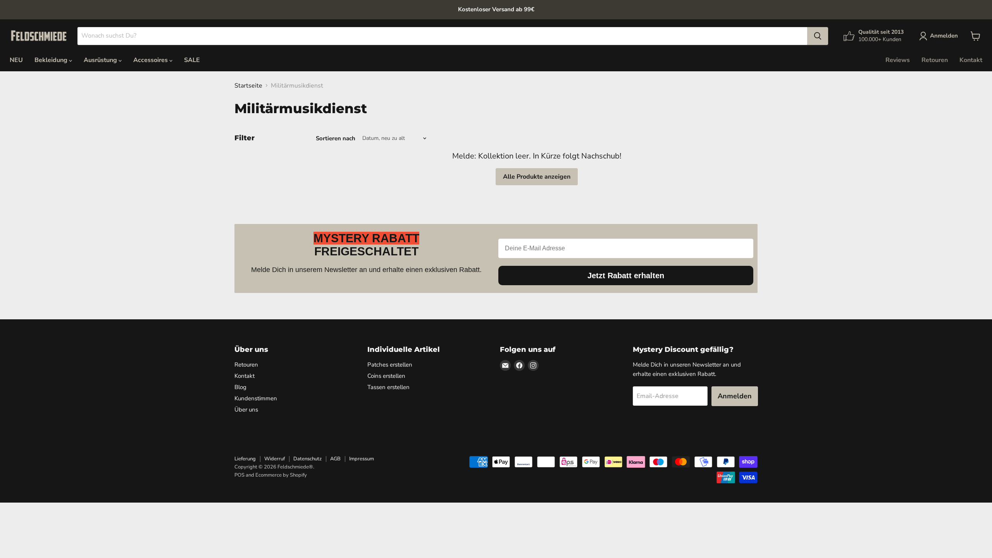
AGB (335, 458)
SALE (192, 60)
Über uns (246, 409)
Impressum (361, 458)
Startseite (248, 85)
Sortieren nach (335, 138)
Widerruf (274, 458)
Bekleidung (51, 60)
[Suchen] (817, 36)
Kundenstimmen (255, 398)
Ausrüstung (101, 60)
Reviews (897, 60)
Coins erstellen (386, 376)
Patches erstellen (389, 365)
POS (239, 475)
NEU (16, 60)
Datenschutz (307, 458)
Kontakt (970, 60)
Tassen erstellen (388, 387)
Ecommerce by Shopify (281, 475)
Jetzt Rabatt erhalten (625, 275)
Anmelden (735, 396)
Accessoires (151, 60)
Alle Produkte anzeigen (536, 176)
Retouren (934, 60)
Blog (240, 387)
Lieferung (245, 458)
